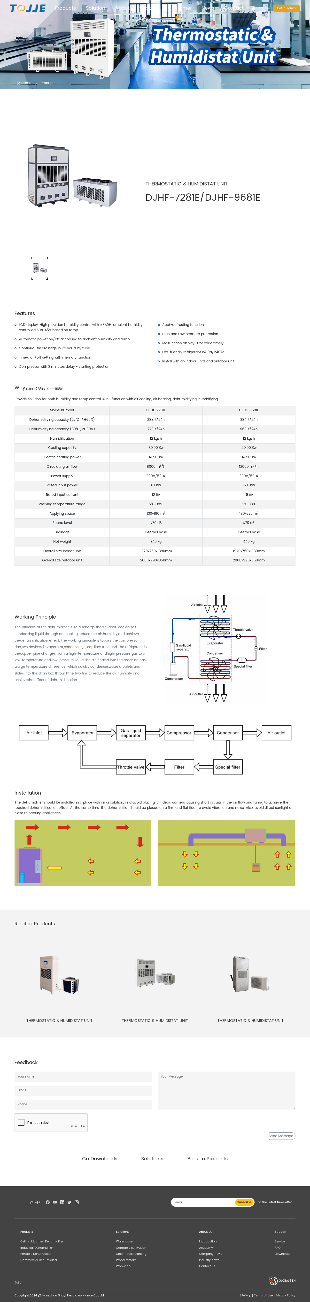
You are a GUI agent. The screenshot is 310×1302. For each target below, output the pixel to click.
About (122, 8)
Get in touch (286, 8)
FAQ (277, 1247)
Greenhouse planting (131, 1253)
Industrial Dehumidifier (36, 1247)
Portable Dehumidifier (35, 1253)
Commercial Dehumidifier (38, 1260)
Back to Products (207, 1159)
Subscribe (244, 1202)
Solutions (152, 1159)
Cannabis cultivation (131, 1247)
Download (282, 1253)
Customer (180, 8)
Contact (234, 8)
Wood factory (126, 1260)
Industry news (209, 1260)
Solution (95, 8)
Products (65, 8)
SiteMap (245, 1295)
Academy (206, 1247)
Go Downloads (99, 1159)
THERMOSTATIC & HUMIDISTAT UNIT (59, 1021)
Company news (210, 1253)
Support (148, 8)
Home (25, 83)
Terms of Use (263, 1295)
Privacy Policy (285, 1295)
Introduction (208, 1241)
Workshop (123, 1266)
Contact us (207, 1266)
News (208, 8)
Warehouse (124, 1241)
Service (280, 1241)
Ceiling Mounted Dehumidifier (41, 1241)
